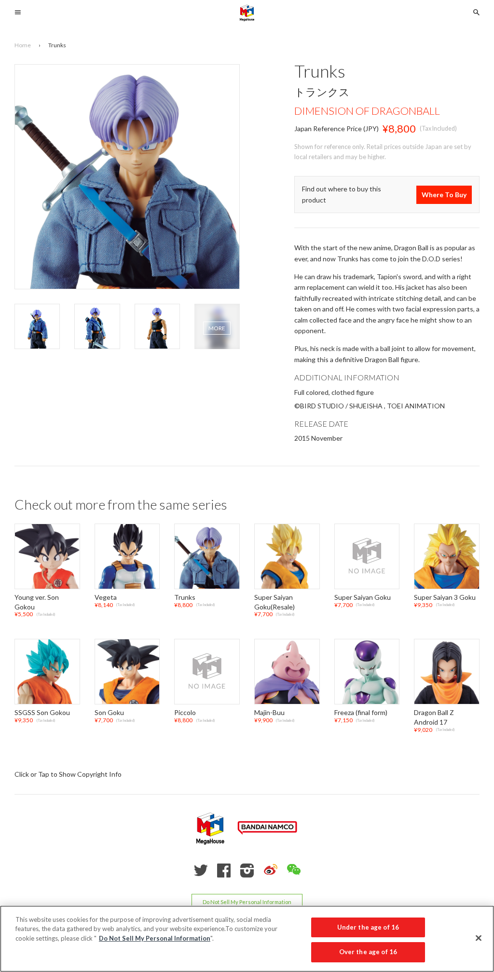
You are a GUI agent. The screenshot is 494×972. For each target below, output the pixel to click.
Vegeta (106, 597)
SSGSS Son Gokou (42, 713)
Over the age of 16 (368, 952)
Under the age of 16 (368, 927)
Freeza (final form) (360, 713)
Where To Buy (444, 194)
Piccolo (185, 713)
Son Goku (109, 713)
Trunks (184, 597)
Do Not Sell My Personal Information (247, 902)
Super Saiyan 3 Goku (445, 597)
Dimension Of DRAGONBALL (367, 110)
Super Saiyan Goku (362, 597)
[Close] (478, 937)
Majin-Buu (269, 713)
